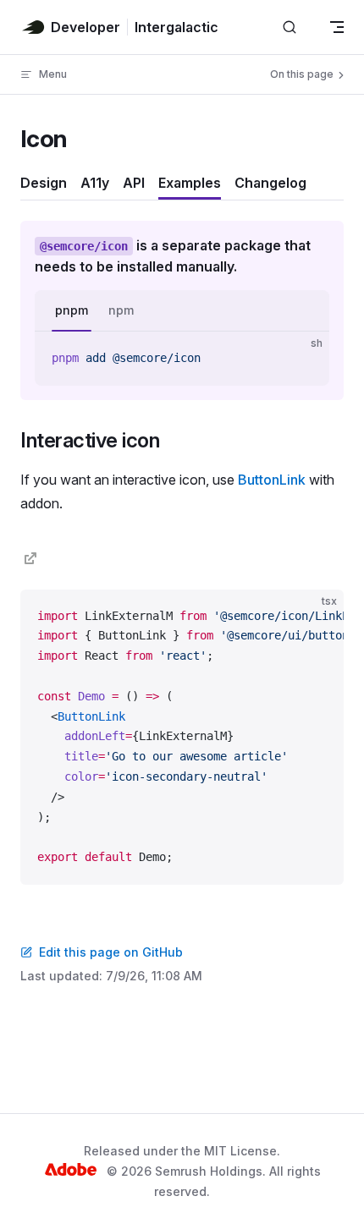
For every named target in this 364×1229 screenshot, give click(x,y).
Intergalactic (176, 27)
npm (121, 310)
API (134, 182)
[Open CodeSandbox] (273, 617)
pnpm (71, 310)
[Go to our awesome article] (30, 558)
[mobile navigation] (337, 27)
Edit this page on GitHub (111, 952)
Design (43, 182)
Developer (85, 27)
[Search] (289, 27)
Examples (189, 182)
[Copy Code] (302, 359)
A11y (94, 182)
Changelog (270, 182)
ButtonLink (272, 479)
